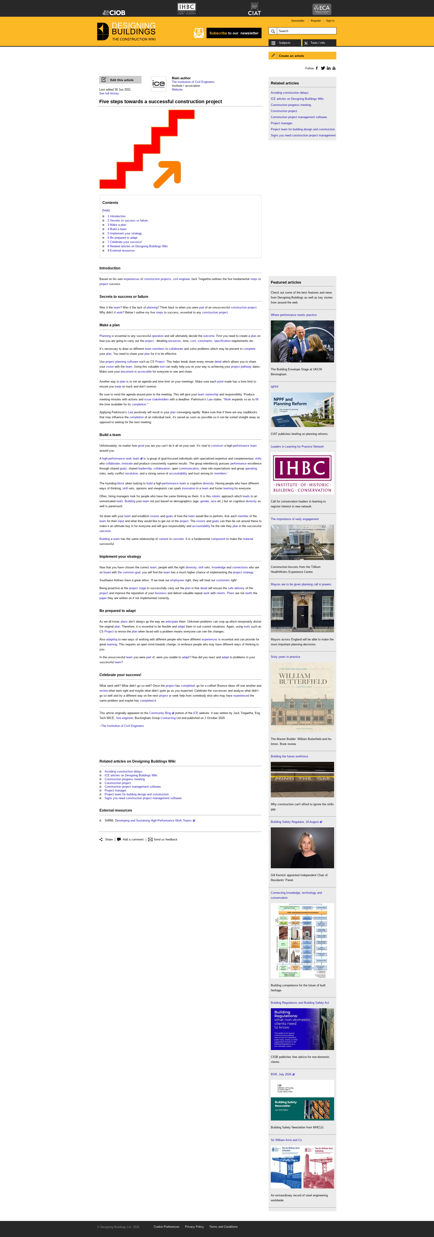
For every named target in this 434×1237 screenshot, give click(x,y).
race (213, 501)
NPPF (275, 387)
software (132, 361)
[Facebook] (316, 68)
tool (162, 366)
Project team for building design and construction (137, 794)
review (103, 690)
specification (222, 341)
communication (189, 468)
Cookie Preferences (166, 1226)
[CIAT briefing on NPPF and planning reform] (302, 426)
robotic (216, 496)
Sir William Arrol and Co (286, 1140)
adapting (111, 639)
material (248, 539)
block (120, 483)
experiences (131, 279)
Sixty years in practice (285, 656)
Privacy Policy (194, 1226)
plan (116, 325)
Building (130, 501)
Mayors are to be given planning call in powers (301, 584)
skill (125, 488)
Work (227, 399)
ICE (195, 713)
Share (109, 839)
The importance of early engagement (295, 519)
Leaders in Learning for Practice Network (297, 446)
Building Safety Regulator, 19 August (295, 822)
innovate (127, 463)
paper (103, 598)
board (107, 572)
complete (249, 348)
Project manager (115, 790)
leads (246, 496)
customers (223, 580)
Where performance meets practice (294, 315)
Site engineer (124, 718)
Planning (105, 336)
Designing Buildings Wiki (153, 761)
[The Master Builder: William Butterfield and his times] (302, 731)
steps (253, 279)
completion (139, 404)
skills (258, 458)
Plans (230, 593)
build (149, 483)
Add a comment (133, 839)
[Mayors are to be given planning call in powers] (302, 631)
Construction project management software (133, 786)
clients (221, 593)
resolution (131, 473)
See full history (109, 93)
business (161, 593)
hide (106, 210)
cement (163, 539)
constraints (205, 341)
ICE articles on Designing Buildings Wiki (131, 775)
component (218, 539)
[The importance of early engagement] (302, 559)
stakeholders (160, 399)
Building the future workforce (289, 756)
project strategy (243, 572)
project (103, 284)
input (121, 521)
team (117, 307)
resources (174, 341)
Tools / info (318, 42)
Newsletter (297, 20)
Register (316, 20)
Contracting (168, 718)
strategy (134, 556)
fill (256, 399)
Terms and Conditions (223, 1226)
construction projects (157, 279)
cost (193, 341)
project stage (137, 588)
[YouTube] (333, 68)
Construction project (118, 783)
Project (160, 361)
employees (177, 580)
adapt (131, 611)
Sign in (330, 20)
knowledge (219, 567)
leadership (145, 468)
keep (118, 386)
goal (137, 572)
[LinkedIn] (328, 68)
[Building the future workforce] (302, 796)
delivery (239, 588)
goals (123, 468)
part (201, 307)
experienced (241, 695)
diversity (208, 483)
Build (103, 435)
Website (177, 89)
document (127, 371)
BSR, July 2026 (281, 1074)
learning (228, 488)
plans (124, 621)
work (120, 312)
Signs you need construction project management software (143, 798)
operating (251, 468)
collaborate (176, 348)
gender (204, 501)
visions (154, 516)
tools (247, 626)
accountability (178, 473)
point (220, 381)
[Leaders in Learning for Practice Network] (302, 493)
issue (147, 399)
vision (110, 366)
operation (158, 336)
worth (248, 593)
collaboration (161, 468)
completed (188, 685)
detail (218, 361)
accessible (145, 371)
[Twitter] (322, 68)
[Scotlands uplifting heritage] (302, 1187)
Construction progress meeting (125, 779)
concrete (178, 539)
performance (241, 445)
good (141, 445)
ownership (211, 394)
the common (126, 572)
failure (143, 297)
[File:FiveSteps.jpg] (147, 189)
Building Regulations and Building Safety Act (300, 1002)
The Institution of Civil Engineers (193, 82)
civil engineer (181, 279)
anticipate (171, 621)
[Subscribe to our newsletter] (228, 37)
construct (217, 445)
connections (240, 567)
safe (231, 588)
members (158, 348)
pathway (246, 366)
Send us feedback (165, 839)
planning (152, 307)
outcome (209, 336)
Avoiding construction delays (123, 771)
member (243, 516)
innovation (188, 488)
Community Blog (160, 713)
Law (209, 399)
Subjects (284, 42)
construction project (244, 307)
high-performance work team (120, 458)
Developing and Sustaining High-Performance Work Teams (153, 820)
